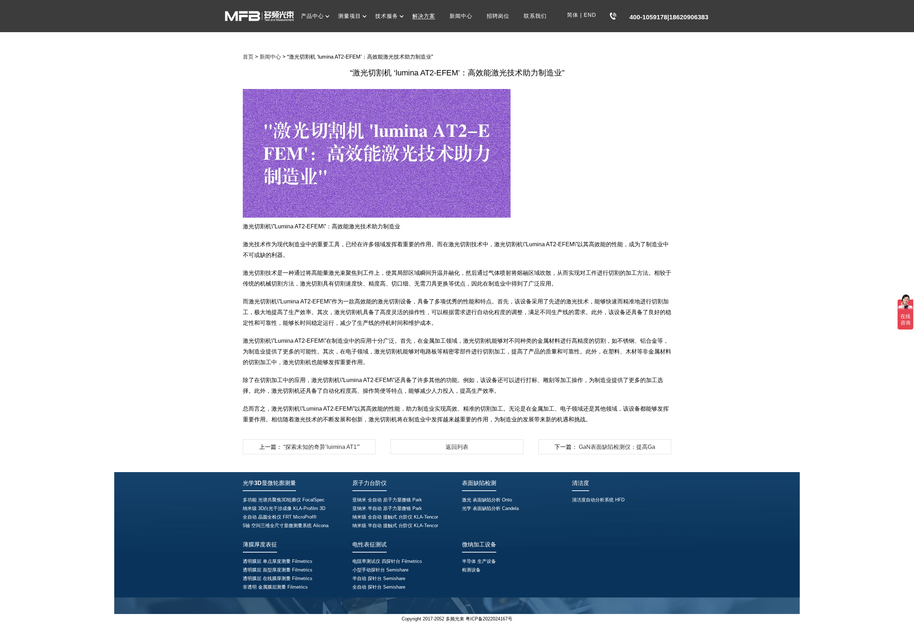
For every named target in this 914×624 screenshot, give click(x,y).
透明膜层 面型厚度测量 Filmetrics (277, 570)
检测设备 (471, 570)
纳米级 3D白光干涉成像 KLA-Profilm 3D (284, 508)
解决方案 (423, 16)
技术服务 (386, 16)
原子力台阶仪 (369, 483)
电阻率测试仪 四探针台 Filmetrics (387, 561)
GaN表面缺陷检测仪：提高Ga (617, 447)
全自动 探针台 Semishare (378, 587)
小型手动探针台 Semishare (380, 570)
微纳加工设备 (479, 544)
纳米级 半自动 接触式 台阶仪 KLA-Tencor (395, 525)
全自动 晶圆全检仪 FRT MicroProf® (280, 517)
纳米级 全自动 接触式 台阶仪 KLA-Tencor (395, 517)
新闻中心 (461, 16)
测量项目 (349, 16)
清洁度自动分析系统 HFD (598, 499)
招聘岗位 (498, 16)
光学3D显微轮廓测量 (269, 483)
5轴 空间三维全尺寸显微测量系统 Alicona (285, 525)
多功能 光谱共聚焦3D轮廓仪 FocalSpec (284, 499)
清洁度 (580, 483)
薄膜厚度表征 (260, 544)
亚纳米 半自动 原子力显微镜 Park (387, 508)
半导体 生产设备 (479, 561)
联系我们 (535, 16)
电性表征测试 (369, 544)
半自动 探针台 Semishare (378, 578)
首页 (248, 57)
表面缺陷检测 (479, 483)
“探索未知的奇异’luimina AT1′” (321, 447)
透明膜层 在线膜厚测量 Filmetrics (277, 578)
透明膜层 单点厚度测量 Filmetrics (277, 561)
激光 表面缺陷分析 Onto (487, 499)
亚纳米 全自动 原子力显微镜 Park (387, 499)
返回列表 (457, 447)
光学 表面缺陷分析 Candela (490, 508)
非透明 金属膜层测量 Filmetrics (275, 587)
